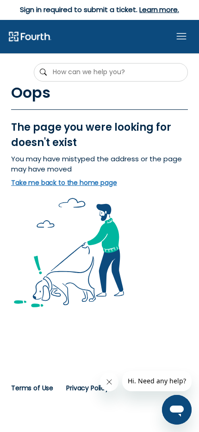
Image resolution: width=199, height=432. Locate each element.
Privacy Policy (87, 388)
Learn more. (159, 9)
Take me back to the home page (64, 182)
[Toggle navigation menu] (181, 36)
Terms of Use (32, 388)
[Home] (29, 37)
